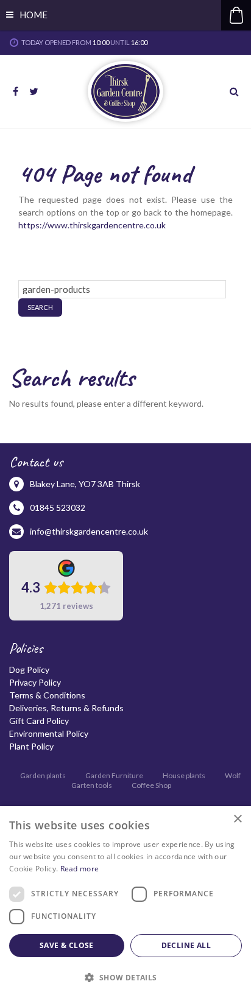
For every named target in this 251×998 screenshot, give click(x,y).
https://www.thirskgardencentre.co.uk (92, 225)
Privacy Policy (35, 682)
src (236, 91)
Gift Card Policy (39, 720)
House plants (184, 775)
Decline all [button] (186, 945)
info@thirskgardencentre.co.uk (89, 531)
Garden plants (43, 775)
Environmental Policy (48, 733)
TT (33, 91)
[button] (125, 977)
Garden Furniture (114, 775)
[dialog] (125, 902)
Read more (79, 868)
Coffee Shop (151, 785)
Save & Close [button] (67, 945)
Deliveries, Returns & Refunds (66, 708)
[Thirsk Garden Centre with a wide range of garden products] (125, 91)
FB (15, 91)
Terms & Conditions (47, 695)
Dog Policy (29, 669)
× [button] (237, 819)
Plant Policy (31, 746)
